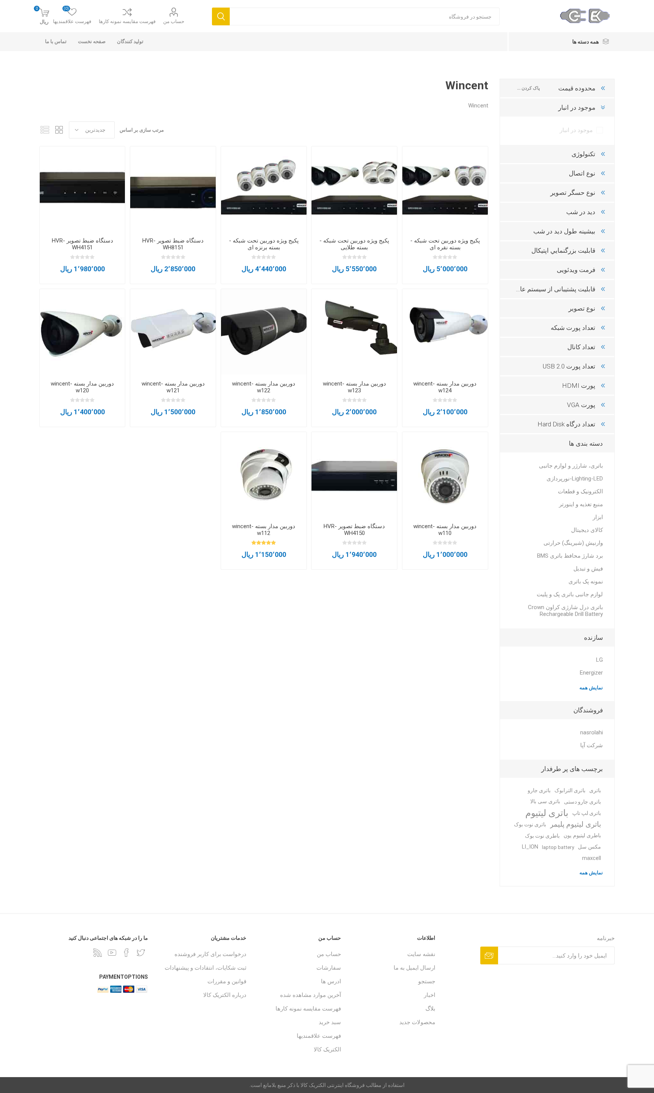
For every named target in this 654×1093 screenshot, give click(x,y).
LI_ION (530, 847)
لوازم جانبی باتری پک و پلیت (570, 594)
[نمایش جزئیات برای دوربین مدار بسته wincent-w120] (82, 332)
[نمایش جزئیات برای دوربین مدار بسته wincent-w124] (445, 332)
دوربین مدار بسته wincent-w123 (354, 387)
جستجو (426, 981)
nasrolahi (591, 732)
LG (599, 659)
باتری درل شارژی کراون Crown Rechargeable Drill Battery (565, 610)
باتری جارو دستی (582, 802)
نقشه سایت (421, 954)
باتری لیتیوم (546, 813)
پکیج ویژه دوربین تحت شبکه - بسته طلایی (354, 244)
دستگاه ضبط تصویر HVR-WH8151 (173, 244)
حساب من (173, 21)
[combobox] (365, 16)
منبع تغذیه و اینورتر (581, 504)
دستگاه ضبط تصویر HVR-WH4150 (354, 529)
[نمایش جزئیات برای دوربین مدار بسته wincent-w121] (173, 332)
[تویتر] (141, 953)
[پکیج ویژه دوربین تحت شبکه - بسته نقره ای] (445, 189)
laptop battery (558, 847)
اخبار (429, 995)
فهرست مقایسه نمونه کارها (127, 21)
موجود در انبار (576, 130)
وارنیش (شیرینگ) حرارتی (573, 543)
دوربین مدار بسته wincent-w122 (263, 387)
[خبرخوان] (98, 953)
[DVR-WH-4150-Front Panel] (354, 475)
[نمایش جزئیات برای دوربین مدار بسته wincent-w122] (264, 332)
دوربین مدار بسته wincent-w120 (82, 387)
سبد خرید (330, 1022)
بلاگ (430, 1008)
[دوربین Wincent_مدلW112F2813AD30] (264, 475)
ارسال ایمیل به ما (414, 967)
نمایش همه (591, 687)
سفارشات (328, 967)
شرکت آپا (591, 745)
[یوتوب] (112, 953)
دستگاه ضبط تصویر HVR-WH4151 (82, 244)
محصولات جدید (417, 1022)
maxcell (591, 858)
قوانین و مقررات (226, 981)
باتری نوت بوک (530, 824)
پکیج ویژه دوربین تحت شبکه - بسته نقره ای (445, 244)
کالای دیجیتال (587, 530)
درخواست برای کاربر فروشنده (210, 954)
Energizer (591, 672)
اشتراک (489, 955)
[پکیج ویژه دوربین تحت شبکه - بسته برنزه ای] (264, 189)
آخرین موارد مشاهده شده (310, 995)
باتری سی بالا (545, 801)
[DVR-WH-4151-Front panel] (82, 189)
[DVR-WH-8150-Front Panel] (173, 189)
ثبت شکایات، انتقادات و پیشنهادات (205, 967)
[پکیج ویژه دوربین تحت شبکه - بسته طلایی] (354, 189)
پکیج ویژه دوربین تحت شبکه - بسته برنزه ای (264, 244)
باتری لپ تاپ (586, 813)
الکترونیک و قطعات (580, 491)
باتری (595, 790)
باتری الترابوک (569, 790)
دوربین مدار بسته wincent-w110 (444, 529)
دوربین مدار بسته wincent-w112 (263, 529)
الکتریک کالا (327, 1049)
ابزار (598, 517)
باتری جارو (539, 790)
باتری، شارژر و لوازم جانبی (571, 465)
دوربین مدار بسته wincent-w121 (173, 387)
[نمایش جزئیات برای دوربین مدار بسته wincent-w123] (354, 332)
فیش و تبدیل (588, 568)
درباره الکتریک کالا (224, 995)
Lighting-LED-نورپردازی (575, 478)
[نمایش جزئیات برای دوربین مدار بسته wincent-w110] (445, 475)
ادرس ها (331, 981)
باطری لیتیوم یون (582, 835)
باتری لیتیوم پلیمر (575, 824)
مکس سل (589, 847)
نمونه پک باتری (585, 581)
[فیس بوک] (126, 953)
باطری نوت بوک (542, 836)
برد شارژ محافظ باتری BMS (570, 555)
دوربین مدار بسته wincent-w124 (444, 387)
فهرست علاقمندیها (319, 1035)
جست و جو (221, 16)
